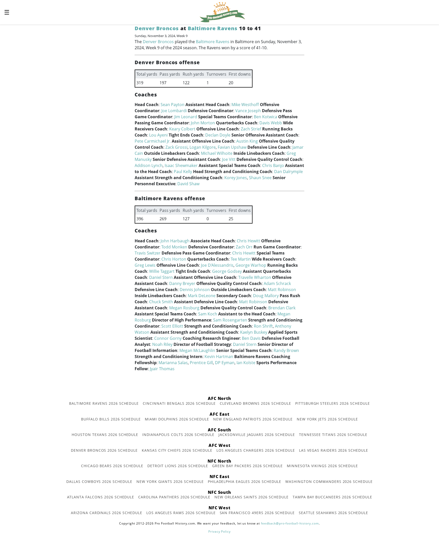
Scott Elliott (172, 326)
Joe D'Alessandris (217, 265)
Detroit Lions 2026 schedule (177, 465)
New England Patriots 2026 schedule (253, 419)
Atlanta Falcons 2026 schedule (100, 497)
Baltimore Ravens (212, 28)
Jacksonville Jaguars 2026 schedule (256, 434)
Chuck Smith (161, 302)
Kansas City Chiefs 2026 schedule (177, 450)
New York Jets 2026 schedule (327, 419)
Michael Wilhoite (216, 153)
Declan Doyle (217, 135)
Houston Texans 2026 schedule (105, 434)
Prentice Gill (201, 362)
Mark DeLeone (201, 295)
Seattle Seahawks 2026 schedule (333, 512)
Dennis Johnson (195, 289)
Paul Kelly (183, 171)
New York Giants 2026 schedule (170, 481)
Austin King (247, 141)
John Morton (203, 123)
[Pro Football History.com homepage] (222, 11)
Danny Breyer (182, 283)
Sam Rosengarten (230, 320)
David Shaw (188, 184)
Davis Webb (270, 123)
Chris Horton (173, 259)
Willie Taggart (162, 271)
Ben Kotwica (265, 117)
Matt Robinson (282, 289)
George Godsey (227, 271)
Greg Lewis (145, 265)
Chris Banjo (273, 165)
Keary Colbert (182, 129)
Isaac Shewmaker (181, 165)
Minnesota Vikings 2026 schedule (322, 465)
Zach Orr (244, 247)
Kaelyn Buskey (253, 332)
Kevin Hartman (219, 356)
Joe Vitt (229, 159)
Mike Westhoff (245, 104)
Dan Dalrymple (288, 171)
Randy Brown (286, 350)
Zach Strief (251, 129)
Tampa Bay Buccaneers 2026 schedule (332, 497)
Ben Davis (251, 338)
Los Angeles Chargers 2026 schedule (255, 450)
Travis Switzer (148, 253)
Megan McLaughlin (197, 350)
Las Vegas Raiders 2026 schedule (333, 450)
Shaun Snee (260, 177)
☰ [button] (7, 12)
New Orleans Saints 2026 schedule (251, 497)
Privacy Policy (219, 531)
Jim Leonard (185, 117)
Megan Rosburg (184, 308)
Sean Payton (172, 104)
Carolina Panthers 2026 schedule (174, 497)
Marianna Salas (173, 362)
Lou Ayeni (158, 135)
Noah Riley (162, 344)
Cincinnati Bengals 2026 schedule (179, 403)
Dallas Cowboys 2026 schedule (99, 481)
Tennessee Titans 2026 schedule (333, 434)
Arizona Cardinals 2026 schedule (106, 512)
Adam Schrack (277, 283)
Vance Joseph (248, 110)
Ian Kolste (246, 362)
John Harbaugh (175, 241)
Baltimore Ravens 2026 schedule (104, 403)
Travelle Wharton (254, 277)
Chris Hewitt (248, 241)
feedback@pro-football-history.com (290, 523)
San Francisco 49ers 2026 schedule (257, 512)
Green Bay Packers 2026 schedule (247, 465)
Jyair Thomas (162, 368)
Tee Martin (241, 259)
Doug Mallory (266, 295)
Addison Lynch (149, 165)
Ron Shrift (263, 326)
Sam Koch (207, 314)
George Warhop (251, 265)
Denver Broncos (157, 28)
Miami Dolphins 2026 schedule (177, 419)
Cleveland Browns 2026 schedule (255, 403)
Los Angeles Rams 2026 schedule (181, 512)
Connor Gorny (168, 338)
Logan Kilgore (203, 147)
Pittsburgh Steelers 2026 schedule (332, 403)
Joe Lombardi (174, 110)
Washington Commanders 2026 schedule (329, 481)
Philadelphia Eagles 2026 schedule (244, 481)
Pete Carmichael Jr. (153, 141)
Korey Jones (235, 177)
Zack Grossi (176, 147)
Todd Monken (174, 247)
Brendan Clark (281, 308)
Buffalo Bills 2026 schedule (111, 419)
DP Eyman (224, 362)
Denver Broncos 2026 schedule (104, 450)
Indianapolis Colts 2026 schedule (178, 434)
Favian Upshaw (232, 147)
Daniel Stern (161, 277)
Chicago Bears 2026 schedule (112, 465)
